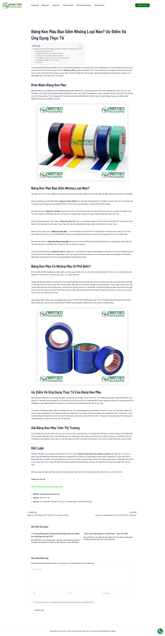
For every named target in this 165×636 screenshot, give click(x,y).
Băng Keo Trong (65, 542)
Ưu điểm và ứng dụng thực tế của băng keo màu (53, 58)
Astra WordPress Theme (107, 631)
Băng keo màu (54, 542)
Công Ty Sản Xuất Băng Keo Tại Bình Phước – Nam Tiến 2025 (106, 533)
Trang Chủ (35, 5)
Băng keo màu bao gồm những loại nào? (50, 53)
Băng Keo (45, 5)
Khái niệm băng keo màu (45, 51)
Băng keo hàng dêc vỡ (41, 542)
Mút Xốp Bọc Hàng (84, 5)
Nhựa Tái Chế (68, 5)
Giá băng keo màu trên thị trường (48, 60)
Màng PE (56, 5)
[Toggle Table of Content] (80, 46)
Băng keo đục (51, 540)
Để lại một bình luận (38, 540)
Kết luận (39, 62)
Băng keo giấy (61, 540)
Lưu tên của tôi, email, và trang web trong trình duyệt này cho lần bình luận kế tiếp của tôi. (64, 602)
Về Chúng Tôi (99, 5)
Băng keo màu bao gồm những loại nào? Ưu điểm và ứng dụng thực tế (58, 49)
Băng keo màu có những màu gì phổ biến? (50, 55)
